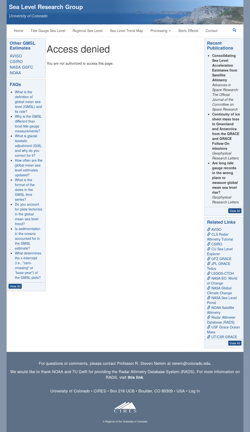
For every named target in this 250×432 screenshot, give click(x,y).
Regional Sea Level (88, 30)
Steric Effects (188, 30)
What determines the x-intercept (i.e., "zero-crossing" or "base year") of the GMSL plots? (28, 265)
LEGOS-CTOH (222, 273)
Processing (159, 30)
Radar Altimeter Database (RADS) (221, 320)
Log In (194, 391)
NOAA (15, 72)
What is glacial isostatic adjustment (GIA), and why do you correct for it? (28, 145)
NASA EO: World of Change (222, 280)
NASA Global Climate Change (219, 290)
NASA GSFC (21, 67)
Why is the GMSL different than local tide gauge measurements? (28, 123)
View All (15, 286)
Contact (212, 30)
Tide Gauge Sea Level (48, 30)
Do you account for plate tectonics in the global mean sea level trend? (28, 214)
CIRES (100, 391)
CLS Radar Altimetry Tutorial (220, 237)
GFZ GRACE (220, 258)
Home (18, 30)
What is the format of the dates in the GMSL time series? (25, 189)
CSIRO (16, 61)
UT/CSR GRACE (223, 336)
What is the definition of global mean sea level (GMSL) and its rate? (28, 101)
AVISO (16, 56)
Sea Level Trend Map (126, 30)
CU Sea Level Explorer (220, 251)
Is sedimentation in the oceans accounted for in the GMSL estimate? (27, 238)
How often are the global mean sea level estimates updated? (28, 167)
